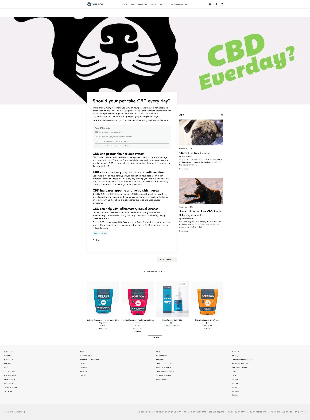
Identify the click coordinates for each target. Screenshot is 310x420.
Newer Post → (167, 259)
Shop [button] (158, 352)
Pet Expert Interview (240, 363)
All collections (161, 355)
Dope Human (161, 379)
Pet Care (235, 391)
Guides (235, 379)
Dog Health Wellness (240, 367)
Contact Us (8, 359)
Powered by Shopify (296, 412)
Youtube (83, 367)
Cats (234, 371)
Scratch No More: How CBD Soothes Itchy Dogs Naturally (201, 213)
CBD (111, 163)
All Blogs (235, 355)
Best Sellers (160, 359)
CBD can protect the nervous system (109, 132)
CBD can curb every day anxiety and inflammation (113, 137)
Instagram (84, 371)
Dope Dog (141, 222)
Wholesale (8, 391)
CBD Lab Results (10, 375)
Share (98, 240)
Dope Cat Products (163, 367)
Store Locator (9, 371)
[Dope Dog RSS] (222, 115)
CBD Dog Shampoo (163, 375)
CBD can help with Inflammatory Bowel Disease (113, 146)
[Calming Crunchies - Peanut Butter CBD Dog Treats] (103, 299)
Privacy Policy (9, 379)
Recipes (235, 395)
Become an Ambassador (89, 359)
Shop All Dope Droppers (165, 371)
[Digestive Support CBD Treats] (207, 299)
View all (155, 338)
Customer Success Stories (242, 359)
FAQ (6, 367)
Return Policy (9, 383)
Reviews (7, 355)
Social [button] (83, 352)
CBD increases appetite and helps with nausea (112, 141)
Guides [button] (235, 352)
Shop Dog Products (164, 363)
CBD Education (100, 233)
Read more (183, 169)
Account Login (86, 355)
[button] (132, 4)
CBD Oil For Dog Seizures (194, 153)
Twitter (83, 375)
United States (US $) (16, 412)
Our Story (8, 363)
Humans (235, 383)
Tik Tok (83, 363)
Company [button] (8, 352)
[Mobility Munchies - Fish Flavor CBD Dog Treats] (137, 299)
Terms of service (10, 387)
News (234, 387)
